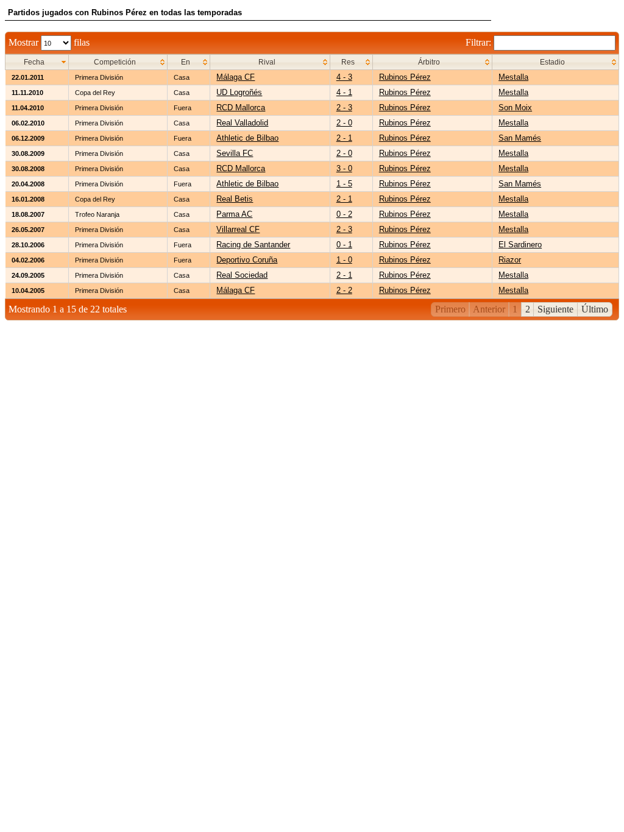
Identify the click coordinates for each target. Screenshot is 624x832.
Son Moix (515, 107)
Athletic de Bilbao (247, 138)
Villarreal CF (238, 229)
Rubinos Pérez (405, 77)
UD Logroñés (239, 92)
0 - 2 (344, 214)
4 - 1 (344, 92)
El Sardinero (520, 244)
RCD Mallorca (240, 107)
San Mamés (519, 138)
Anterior (489, 309)
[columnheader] (37, 62)
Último (594, 309)
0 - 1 (344, 244)
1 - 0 (344, 259)
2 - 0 (344, 122)
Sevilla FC (234, 153)
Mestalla (513, 77)
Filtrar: (480, 42)
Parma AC (234, 214)
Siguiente (555, 309)
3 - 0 (344, 168)
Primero (450, 309)
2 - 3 (344, 107)
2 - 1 (344, 138)
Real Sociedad (242, 275)
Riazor (509, 259)
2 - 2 (344, 290)
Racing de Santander (253, 244)
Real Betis (234, 198)
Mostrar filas (49, 42)
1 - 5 (344, 183)
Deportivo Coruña (246, 259)
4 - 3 (344, 77)
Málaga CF (235, 77)
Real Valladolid (242, 122)
